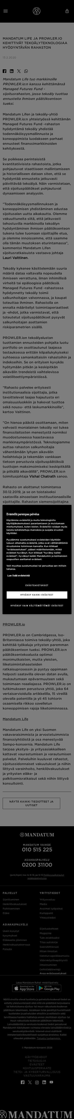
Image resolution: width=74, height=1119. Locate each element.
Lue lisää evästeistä (18, 575)
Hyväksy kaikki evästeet (37, 595)
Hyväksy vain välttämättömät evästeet (37, 605)
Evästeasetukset (37, 585)
